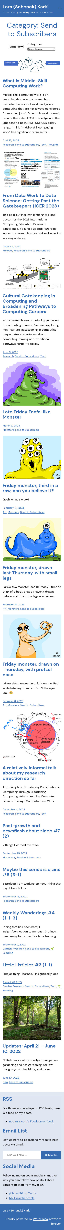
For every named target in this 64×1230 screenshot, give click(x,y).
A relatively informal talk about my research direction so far (29, 773)
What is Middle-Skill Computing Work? (25, 83)
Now (5, 1082)
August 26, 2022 (12, 982)
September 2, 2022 (14, 944)
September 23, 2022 (15, 853)
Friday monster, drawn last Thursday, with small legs (30, 573)
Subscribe (51, 1155)
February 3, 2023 (13, 701)
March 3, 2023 (11, 425)
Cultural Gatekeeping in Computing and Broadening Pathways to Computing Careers (29, 303)
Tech (43, 144)
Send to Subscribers (27, 144)
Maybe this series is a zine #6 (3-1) (32, 872)
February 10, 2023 (13, 604)
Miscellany (9, 857)
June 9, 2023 (10, 352)
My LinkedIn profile (21, 1198)
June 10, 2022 (11, 1077)
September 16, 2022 (15, 896)
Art (5, 512)
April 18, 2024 (11, 140)
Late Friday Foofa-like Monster (27, 414)
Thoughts (52, 144)
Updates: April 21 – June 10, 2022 (29, 1048)
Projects (7, 250)
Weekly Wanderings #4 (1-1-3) (29, 915)
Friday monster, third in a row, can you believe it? (30, 488)
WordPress (40, 1219)
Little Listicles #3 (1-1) (27, 965)
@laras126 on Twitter (23, 1193)
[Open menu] (59, 8)
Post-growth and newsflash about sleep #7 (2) (31, 831)
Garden (7, 948)
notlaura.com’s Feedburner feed (31, 1121)
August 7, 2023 (12, 246)
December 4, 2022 (14, 809)
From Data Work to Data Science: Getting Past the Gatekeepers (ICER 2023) (31, 201)
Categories (34, 44)
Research (8, 144)
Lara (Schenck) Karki (16, 1210)
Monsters (8, 430)
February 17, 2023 (13, 508)
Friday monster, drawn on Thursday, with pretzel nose (31, 669)
